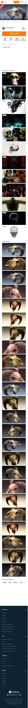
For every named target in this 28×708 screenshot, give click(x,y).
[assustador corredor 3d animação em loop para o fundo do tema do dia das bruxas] (13, 162)
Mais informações (6, 46)
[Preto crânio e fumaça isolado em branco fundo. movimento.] (13, 106)
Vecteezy (4, 614)
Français (4, 682)
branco (15, 581)
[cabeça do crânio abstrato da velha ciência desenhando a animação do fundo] (13, 148)
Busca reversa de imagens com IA (9, 626)
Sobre (3, 663)
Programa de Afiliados (7, 643)
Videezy (3, 616)
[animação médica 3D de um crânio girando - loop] (13, 217)
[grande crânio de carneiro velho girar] (13, 249)
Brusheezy (4, 612)
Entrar (22, 2)
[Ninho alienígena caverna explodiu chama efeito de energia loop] (13, 189)
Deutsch (4, 680)
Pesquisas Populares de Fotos (8, 648)
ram (10, 581)
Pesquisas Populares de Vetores (9, 645)
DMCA (3, 641)
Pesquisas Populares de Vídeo (8, 650)
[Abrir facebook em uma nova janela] (7, 694)
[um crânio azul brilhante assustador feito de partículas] (13, 120)
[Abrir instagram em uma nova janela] (9, 694)
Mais (3, 684)
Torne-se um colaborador (7, 665)
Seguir (23, 28)
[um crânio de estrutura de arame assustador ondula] (13, 231)
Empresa (4, 619)
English (3, 673)
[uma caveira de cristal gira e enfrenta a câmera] (13, 92)
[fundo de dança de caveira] (13, 78)
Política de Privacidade (17, 702)
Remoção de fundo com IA (8, 628)
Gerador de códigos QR (7, 631)
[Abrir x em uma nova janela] (17, 694)
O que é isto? (14, 44)
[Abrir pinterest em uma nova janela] (13, 694)
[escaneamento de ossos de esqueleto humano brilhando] (13, 203)
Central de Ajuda (5, 658)
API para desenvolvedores (7, 624)
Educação (4, 621)
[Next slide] (23, 581)
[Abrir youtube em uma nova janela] (19, 694)
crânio (4, 581)
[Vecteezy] (2, 2)
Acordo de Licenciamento (7, 638)
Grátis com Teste (14, 33)
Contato (3, 660)
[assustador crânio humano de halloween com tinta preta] (13, 134)
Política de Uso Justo (14, 703)
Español (4, 675)
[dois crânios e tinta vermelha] (13, 176)
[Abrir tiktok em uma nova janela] (15, 694)
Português (4, 677)
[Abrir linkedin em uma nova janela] (11, 694)
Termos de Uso (9, 702)
